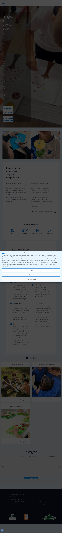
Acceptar (31, 270)
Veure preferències (31, 279)
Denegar (31, 274)
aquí (9, 266)
